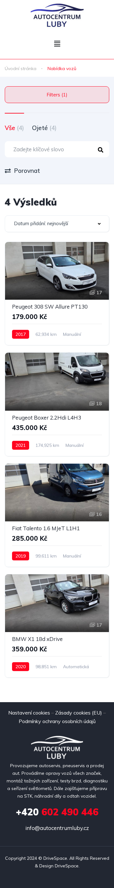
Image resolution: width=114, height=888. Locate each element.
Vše (14, 128)
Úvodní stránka (20, 68)
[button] (57, 43)
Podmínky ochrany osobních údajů (57, 721)
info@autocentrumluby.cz (57, 828)
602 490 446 (57, 812)
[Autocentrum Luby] (57, 15)
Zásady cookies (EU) (78, 712)
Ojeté (44, 128)
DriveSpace (55, 858)
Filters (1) (57, 95)
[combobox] (57, 223)
